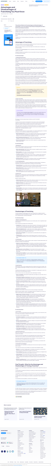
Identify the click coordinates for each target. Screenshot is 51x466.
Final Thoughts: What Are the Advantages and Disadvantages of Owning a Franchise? (8, 31)
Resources (22, 1)
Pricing (26, 1)
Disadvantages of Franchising (7, 28)
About (18, 1)
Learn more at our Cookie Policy (18, 465)
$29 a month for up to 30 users (36, 391)
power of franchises (30, 45)
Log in (33, 1)
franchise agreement (24, 49)
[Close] (50, 465)
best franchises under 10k (21, 384)
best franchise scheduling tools (31, 260)
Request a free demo (46, 1)
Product (10, 1)
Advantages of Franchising (8, 26)
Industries (14, 1)
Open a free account (39, 1)
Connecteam (31, 89)
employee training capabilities (28, 112)
